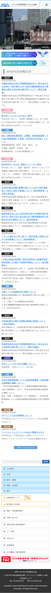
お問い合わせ (12, 517)
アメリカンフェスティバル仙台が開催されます (22, 432)
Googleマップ (25, 578)
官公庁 (7, 78)
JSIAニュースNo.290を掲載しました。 (19, 364)
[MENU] (46, 5)
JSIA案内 (10, 468)
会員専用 (7, 358)
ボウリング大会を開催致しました (16, 415)
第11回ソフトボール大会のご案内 (16, 116)
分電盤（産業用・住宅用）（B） (15, 148)
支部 (8, 474)
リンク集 (10, 531)
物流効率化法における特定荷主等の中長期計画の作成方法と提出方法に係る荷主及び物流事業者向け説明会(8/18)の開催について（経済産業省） (24, 217)
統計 (8, 491)
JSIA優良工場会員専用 (16, 552)
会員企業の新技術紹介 (15, 524)
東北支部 (7, 410)
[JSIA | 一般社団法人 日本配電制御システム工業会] (20, 7)
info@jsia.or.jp (31, 572)
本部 (7, 130)
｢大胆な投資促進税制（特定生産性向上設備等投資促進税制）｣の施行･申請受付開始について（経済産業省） (25, 262)
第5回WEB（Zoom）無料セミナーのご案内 (21, 164)
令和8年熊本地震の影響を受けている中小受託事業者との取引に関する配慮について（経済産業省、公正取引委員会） (24, 191)
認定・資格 (11, 480)
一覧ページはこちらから (26, 447)
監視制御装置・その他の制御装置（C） (18, 151)
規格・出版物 (12, 485)
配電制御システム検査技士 (25, 396)
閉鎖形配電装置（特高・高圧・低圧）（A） (20, 145)
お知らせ (10, 538)
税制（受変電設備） (15, 510)
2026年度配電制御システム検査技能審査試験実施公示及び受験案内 (25, 399)
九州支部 (7, 110)
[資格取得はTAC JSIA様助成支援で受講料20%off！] (25, 561)
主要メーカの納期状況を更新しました (18, 292)
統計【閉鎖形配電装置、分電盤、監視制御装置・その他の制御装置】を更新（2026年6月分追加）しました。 (24, 139)
